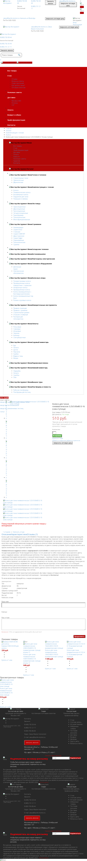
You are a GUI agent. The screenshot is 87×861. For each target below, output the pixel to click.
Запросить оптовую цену (68, 4)
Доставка (16, 152)
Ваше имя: (5, 602)
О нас (15, 148)
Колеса (15, 190)
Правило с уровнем (20, 310)
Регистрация (77, 25)
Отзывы (14, 79)
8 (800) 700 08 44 (6, 37)
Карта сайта (74, 741)
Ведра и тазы (18, 356)
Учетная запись (75, 722)
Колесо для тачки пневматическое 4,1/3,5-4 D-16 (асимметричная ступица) (76, 653)
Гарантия (16, 161)
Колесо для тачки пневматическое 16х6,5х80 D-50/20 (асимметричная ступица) (54, 653)
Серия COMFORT (19, 234)
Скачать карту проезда (53, 756)
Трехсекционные (19, 211)
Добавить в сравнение (73, 440)
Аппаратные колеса (20, 288)
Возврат (73, 737)
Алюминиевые (18, 227)
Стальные (16, 232)
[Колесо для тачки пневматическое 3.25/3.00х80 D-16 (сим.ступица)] (29, 404)
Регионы (15, 103)
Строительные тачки (20, 178)
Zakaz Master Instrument (41, 28)
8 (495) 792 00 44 (6, 44)
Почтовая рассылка (73, 732)
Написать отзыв (18, 532)
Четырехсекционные (20, 213)
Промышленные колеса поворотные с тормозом (22, 284)
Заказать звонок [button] (50, 2)
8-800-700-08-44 (30, 731)
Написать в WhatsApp (27, 18)
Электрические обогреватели (18, 272)
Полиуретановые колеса (22, 281)
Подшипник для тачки (20, 197)
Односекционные (19, 207)
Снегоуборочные (19, 337)
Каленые (16, 335)
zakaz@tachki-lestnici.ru (67, 1)
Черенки (16, 333)
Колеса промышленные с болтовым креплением (22, 293)
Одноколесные (18, 180)
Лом (14, 377)
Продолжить (79, 636)
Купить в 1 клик (57, 438)
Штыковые (17, 331)
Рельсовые (17, 327)
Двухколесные (18, 182)
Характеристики (19, 534)
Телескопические (19, 217)
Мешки (15, 358)
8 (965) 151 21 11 (6, 47)
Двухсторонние (18, 236)
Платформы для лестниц (22, 392)
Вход (74, 22)
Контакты (16, 163)
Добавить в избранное (59, 440)
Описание (6, 534)
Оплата (16, 154)
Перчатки (16, 352)
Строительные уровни (21, 312)
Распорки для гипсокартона (18, 318)
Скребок (16, 375)
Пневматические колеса (21, 192)
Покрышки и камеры (20, 199)
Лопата (16, 348)
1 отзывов (6, 532)
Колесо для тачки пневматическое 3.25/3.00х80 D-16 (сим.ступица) (6, 691)
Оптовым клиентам (18, 88)
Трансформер (18, 215)
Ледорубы (16, 371)
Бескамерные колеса (20, 195)
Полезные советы (19, 159)
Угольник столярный (20, 315)
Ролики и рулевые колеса (22, 300)
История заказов (76, 724)
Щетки (15, 350)
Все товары (17, 146)
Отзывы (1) (32, 534)
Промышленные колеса (21, 290)
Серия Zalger (17, 238)
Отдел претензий (18, 83)
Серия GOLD (17, 230)
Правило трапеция (20, 308)
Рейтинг (4, 612)
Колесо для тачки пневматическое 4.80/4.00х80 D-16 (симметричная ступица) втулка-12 (31, 658)
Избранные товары (74, 727)
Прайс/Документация (20, 150)
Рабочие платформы (20, 390)
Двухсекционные (19, 209)
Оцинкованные (18, 240)
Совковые (16, 329)
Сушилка (16, 244)
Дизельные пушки (17, 268)
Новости (16, 157)
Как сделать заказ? (18, 85)
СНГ (13, 105)
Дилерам (73, 739)
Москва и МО (16, 101)
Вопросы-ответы (18, 81)
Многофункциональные (21, 219)
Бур (14, 345)
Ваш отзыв (5, 618)
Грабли (15, 354)
